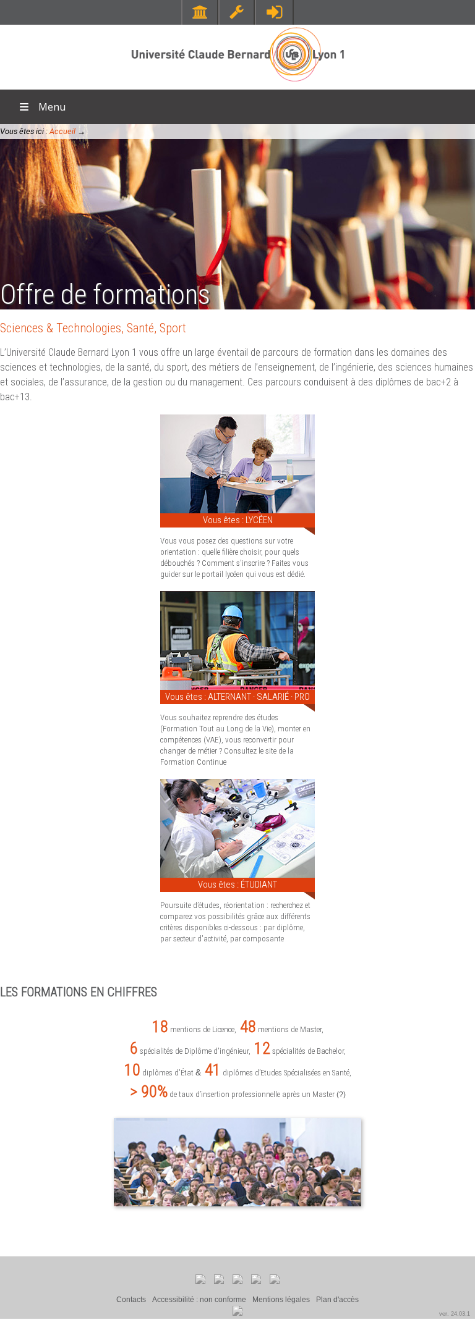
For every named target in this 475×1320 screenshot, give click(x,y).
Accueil (62, 131)
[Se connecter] (274, 12)
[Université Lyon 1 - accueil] (238, 83)
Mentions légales (281, 1299)
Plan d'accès (337, 1299)
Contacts (131, 1299)
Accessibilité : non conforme (199, 1299)
